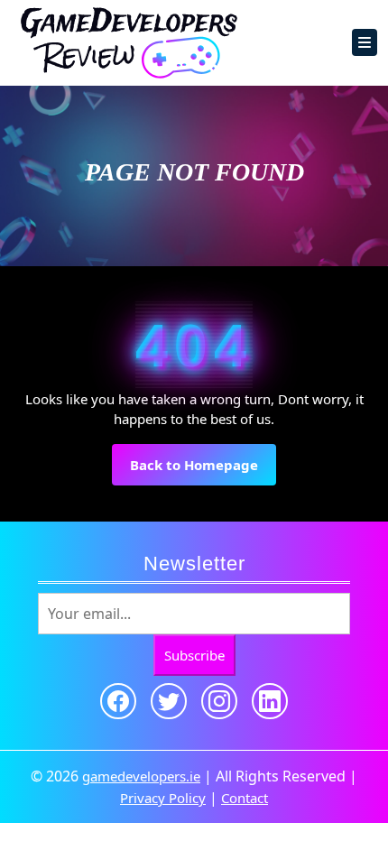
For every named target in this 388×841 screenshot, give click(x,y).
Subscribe (194, 655)
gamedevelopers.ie (141, 776)
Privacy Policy (163, 798)
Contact (244, 798)
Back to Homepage (203, 470)
